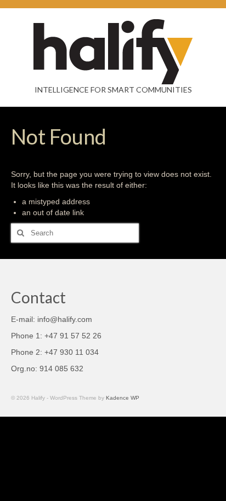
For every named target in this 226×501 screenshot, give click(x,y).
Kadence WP (122, 398)
